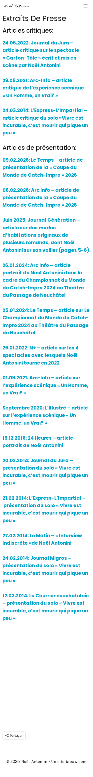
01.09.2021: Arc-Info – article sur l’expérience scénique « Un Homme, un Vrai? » (45, 385)
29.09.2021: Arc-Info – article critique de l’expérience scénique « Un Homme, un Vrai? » (43, 88)
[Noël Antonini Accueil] (16, 6)
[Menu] (86, 6)
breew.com (76, 761)
